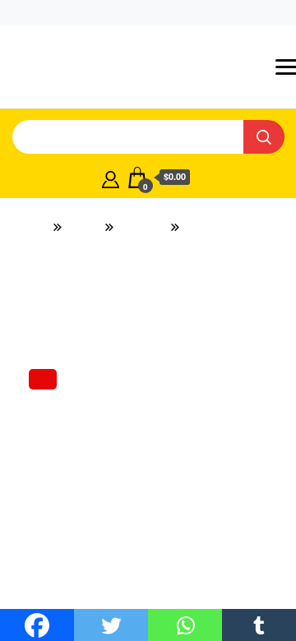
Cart (230, 12)
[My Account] (110, 160)
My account (94, 12)
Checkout (171, 12)
